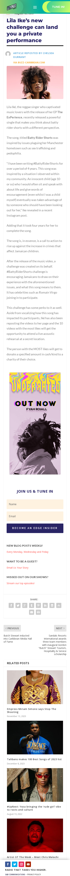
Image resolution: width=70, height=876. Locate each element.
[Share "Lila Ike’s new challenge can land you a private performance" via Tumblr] (31, 605)
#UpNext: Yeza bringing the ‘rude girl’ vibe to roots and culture (34, 808)
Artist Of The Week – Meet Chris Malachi (33, 857)
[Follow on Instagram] (21, 864)
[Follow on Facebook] (8, 864)
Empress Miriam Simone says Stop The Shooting (31, 710)
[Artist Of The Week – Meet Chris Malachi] (35, 835)
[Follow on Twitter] (14, 864)
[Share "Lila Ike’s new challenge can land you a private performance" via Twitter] (18, 605)
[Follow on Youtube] (28, 864)
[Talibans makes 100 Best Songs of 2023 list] (35, 737)
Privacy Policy (34, 874)
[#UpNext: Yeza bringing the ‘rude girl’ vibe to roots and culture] (35, 785)
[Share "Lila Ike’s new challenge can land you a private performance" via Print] (38, 612)
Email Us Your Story (17, 567)
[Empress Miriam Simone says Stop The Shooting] (35, 687)
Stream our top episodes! (20, 583)
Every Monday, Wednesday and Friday (27, 551)
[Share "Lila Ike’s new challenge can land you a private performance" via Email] (31, 612)
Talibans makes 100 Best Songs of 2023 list (34, 759)
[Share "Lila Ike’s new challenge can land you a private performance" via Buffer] (52, 605)
